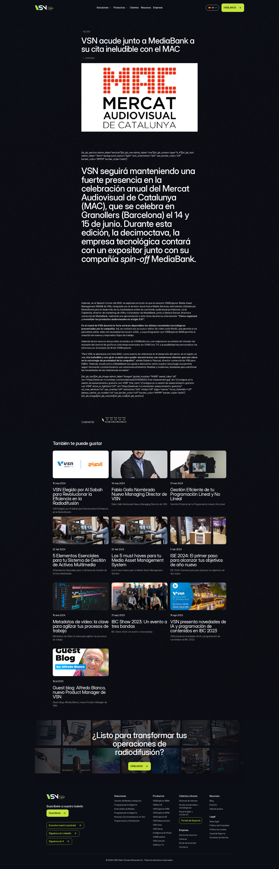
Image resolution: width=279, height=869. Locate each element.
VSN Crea (157, 825)
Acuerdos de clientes (219, 837)
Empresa (157, 7)
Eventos (213, 805)
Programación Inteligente (125, 805)
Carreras (183, 839)
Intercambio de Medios (124, 809)
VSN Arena (158, 829)
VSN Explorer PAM (161, 809)
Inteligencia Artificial (162, 833)
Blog (211, 800)
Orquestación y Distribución (127, 821)
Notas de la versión (187, 843)
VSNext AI (157, 805)
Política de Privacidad (219, 825)
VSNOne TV (158, 845)
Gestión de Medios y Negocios (128, 800)
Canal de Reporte (217, 833)
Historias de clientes (188, 800)
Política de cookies (218, 829)
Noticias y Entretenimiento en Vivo (129, 817)
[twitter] (103, 420)
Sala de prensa (216, 809)
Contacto (183, 847)
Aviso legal (214, 821)
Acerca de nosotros (188, 835)
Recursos (146, 7)
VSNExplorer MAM (161, 800)
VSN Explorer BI (160, 817)
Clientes (134, 7)
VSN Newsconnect (161, 821)
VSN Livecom (159, 841)
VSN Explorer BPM (161, 813)
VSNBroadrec (159, 837)
